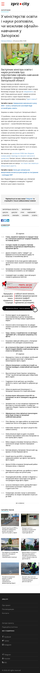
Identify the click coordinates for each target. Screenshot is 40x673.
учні (22, 212)
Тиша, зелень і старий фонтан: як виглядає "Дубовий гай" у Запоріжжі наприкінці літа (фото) (21, 334)
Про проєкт (6, 605)
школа (5, 212)
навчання (31, 212)
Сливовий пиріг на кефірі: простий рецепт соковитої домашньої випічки (21, 276)
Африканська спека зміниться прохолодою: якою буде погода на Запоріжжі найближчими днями (22, 415)
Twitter (6, 641)
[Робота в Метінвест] (20, 296)
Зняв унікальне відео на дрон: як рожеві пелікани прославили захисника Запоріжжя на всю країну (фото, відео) (22, 435)
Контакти (5, 613)
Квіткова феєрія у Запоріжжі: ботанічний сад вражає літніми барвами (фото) (21, 451)
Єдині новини (32, 99)
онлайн (25, 215)
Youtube (7, 659)
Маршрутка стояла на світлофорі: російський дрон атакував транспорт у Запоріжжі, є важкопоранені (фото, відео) (22, 359)
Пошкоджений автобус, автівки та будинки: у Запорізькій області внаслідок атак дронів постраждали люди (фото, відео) (21, 478)
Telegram (29, 199)
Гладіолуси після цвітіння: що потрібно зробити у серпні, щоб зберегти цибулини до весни (22, 383)
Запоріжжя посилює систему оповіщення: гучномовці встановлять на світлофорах (20, 270)
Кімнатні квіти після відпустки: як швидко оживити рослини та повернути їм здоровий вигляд (21, 326)
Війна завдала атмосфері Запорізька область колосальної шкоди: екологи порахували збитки (22, 443)
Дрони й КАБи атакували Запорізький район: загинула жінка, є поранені (22, 465)
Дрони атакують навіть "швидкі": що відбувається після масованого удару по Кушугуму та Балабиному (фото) (20, 254)
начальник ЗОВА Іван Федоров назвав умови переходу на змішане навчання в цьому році (18, 155)
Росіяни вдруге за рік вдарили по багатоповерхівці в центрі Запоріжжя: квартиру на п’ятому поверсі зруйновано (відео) (20, 317)
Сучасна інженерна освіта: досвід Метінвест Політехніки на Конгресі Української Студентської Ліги (21, 486)
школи (14, 212)
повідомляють (28, 92)
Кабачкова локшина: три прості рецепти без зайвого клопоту (21, 428)
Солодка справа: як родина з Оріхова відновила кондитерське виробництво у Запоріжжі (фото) (20, 246)
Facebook (7, 637)
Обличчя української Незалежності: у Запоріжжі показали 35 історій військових (20, 390)
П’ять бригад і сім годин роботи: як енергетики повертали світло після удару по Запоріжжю (22, 422)
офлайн (15, 215)
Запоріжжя (5, 10)
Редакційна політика (10, 627)
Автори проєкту (8, 623)
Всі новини (20, 503)
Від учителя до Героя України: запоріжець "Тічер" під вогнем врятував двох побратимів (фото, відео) (22, 375)
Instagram (7, 645)
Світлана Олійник (6, 41)
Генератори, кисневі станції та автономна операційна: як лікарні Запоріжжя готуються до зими (21, 494)
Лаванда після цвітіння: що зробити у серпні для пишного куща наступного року (22, 471)
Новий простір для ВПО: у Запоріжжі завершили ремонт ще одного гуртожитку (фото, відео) (20, 458)
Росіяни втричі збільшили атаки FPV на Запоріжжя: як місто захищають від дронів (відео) (21, 397)
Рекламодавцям (8, 609)
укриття (6, 215)
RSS (5, 662)
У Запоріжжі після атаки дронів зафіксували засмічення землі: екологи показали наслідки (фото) (22, 262)
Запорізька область (10, 209)
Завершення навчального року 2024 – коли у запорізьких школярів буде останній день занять (19, 105)
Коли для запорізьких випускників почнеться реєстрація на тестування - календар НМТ (19, 172)
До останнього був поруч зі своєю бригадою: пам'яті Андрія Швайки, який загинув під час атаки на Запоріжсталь (22, 349)
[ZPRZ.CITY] (20, 4)
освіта (34, 215)
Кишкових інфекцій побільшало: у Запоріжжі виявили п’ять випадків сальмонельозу (21, 342)
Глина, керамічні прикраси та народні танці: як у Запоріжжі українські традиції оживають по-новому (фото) (22, 238)
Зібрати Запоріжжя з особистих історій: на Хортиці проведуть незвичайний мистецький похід (22, 367)
